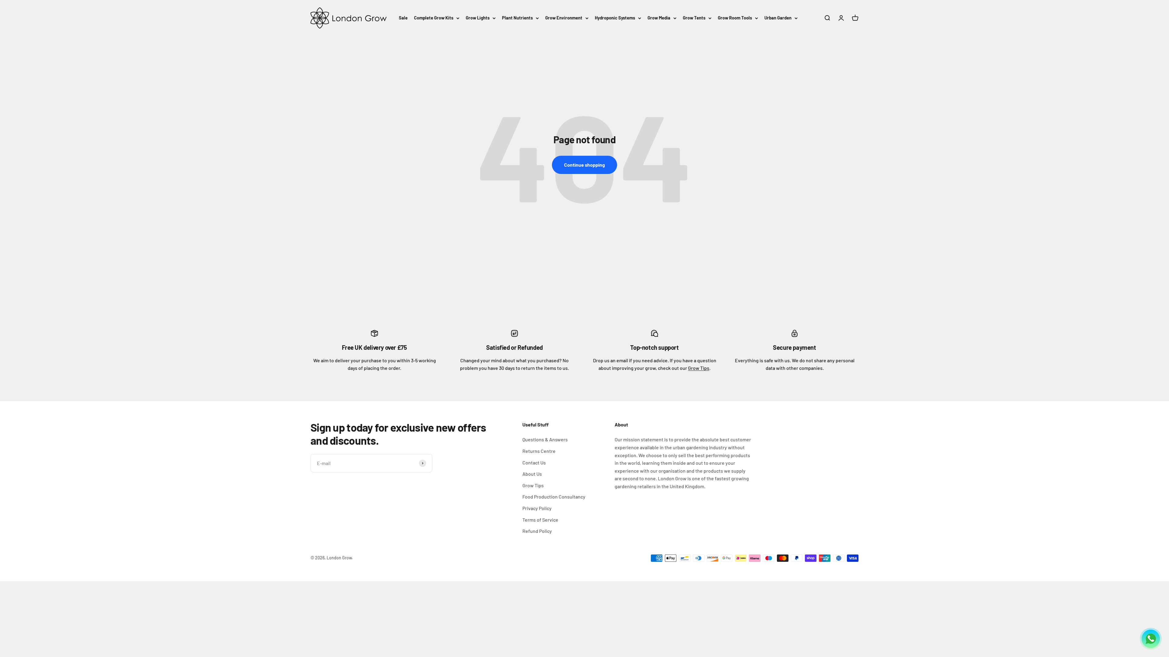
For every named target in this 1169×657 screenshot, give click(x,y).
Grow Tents (694, 17)
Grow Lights (478, 17)
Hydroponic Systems (615, 17)
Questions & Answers (545, 439)
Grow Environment (563, 17)
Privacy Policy (537, 508)
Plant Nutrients (517, 17)
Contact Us (534, 462)
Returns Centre (539, 451)
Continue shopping (584, 165)
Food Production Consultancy (553, 496)
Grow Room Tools (735, 17)
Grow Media (659, 17)
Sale (403, 17)
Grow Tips (698, 368)
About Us (532, 474)
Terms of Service (540, 520)
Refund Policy (537, 531)
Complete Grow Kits (433, 17)
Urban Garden (778, 17)
